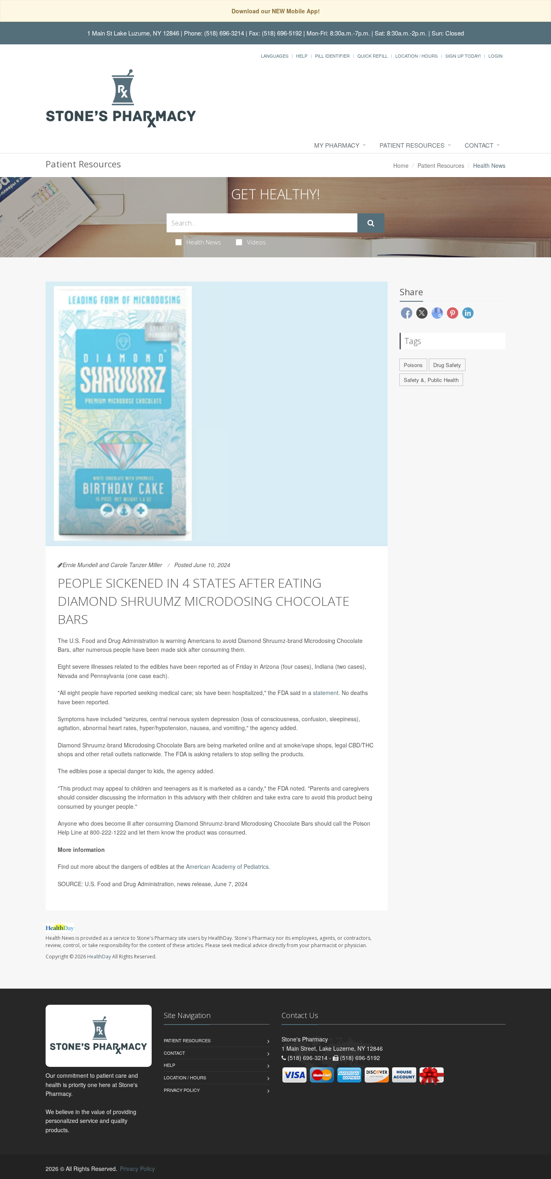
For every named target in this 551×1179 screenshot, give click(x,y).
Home (401, 165)
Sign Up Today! (463, 55)
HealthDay (99, 956)
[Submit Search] (370, 223)
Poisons (413, 365)
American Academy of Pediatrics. (228, 866)
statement (325, 693)
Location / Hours (416, 55)
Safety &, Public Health (431, 380)
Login (495, 55)
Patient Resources (412, 145)
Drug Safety (447, 365)
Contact (479, 145)
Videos (256, 242)
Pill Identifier (332, 55)
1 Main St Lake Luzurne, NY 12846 (133, 33)
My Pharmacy (336, 145)
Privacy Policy (182, 1090)
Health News (203, 242)
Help (301, 55)
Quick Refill (372, 55)
